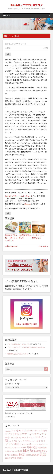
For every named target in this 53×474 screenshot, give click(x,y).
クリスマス (22, 438)
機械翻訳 (37, 451)
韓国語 (20, 458)
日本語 (28, 450)
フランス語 (12, 444)
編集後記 (14, 455)
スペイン (30, 438)
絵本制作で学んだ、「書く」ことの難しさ (11, 237)
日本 (20, 451)
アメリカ (16, 430)
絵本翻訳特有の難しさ (25, 236)
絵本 (9, 455)
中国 (26, 447)
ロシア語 (20, 448)
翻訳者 (35, 454)
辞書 (10, 458)
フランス (42, 441)
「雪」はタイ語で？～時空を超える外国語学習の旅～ (26, 347)
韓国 (14, 458)
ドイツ (19, 441)
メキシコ (42, 444)
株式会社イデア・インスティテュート (18, 196)
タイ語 (14, 441)
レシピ (13, 447)
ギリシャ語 (14, 438)
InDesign (7, 431)
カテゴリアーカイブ (12, 384)
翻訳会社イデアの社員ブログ (26, 5)
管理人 (9, 44)
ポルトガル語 (25, 444)
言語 (7, 458)
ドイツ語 (26, 441)
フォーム (27, 204)
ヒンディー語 (34, 441)
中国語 (33, 447)
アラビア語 (26, 431)
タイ (9, 441)
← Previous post (11, 246)
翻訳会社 (29, 455)
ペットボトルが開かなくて (38, 236)
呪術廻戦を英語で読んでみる (17, 354)
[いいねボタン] (8, 54)
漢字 (43, 451)
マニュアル (34, 444)
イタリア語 (13, 434)
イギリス (36, 431)
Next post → (43, 246)
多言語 (12, 451)
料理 (16, 451)
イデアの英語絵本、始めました (18, 344)
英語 (42, 454)
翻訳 (22, 454)
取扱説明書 (42, 447)
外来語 (7, 451)
